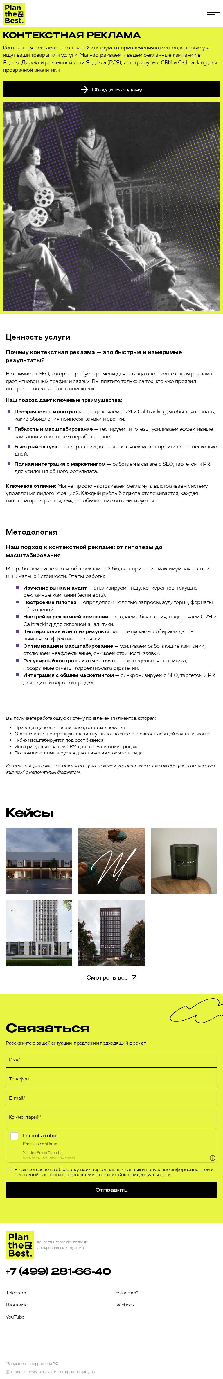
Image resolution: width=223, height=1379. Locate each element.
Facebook (124, 1305)
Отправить (111, 1189)
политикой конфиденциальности (135, 1174)
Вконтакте (17, 1305)
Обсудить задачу (117, 89)
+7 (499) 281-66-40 (58, 1271)
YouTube (15, 1317)
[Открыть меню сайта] (213, 13)
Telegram (16, 1292)
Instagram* (126, 1292)
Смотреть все (107, 978)
